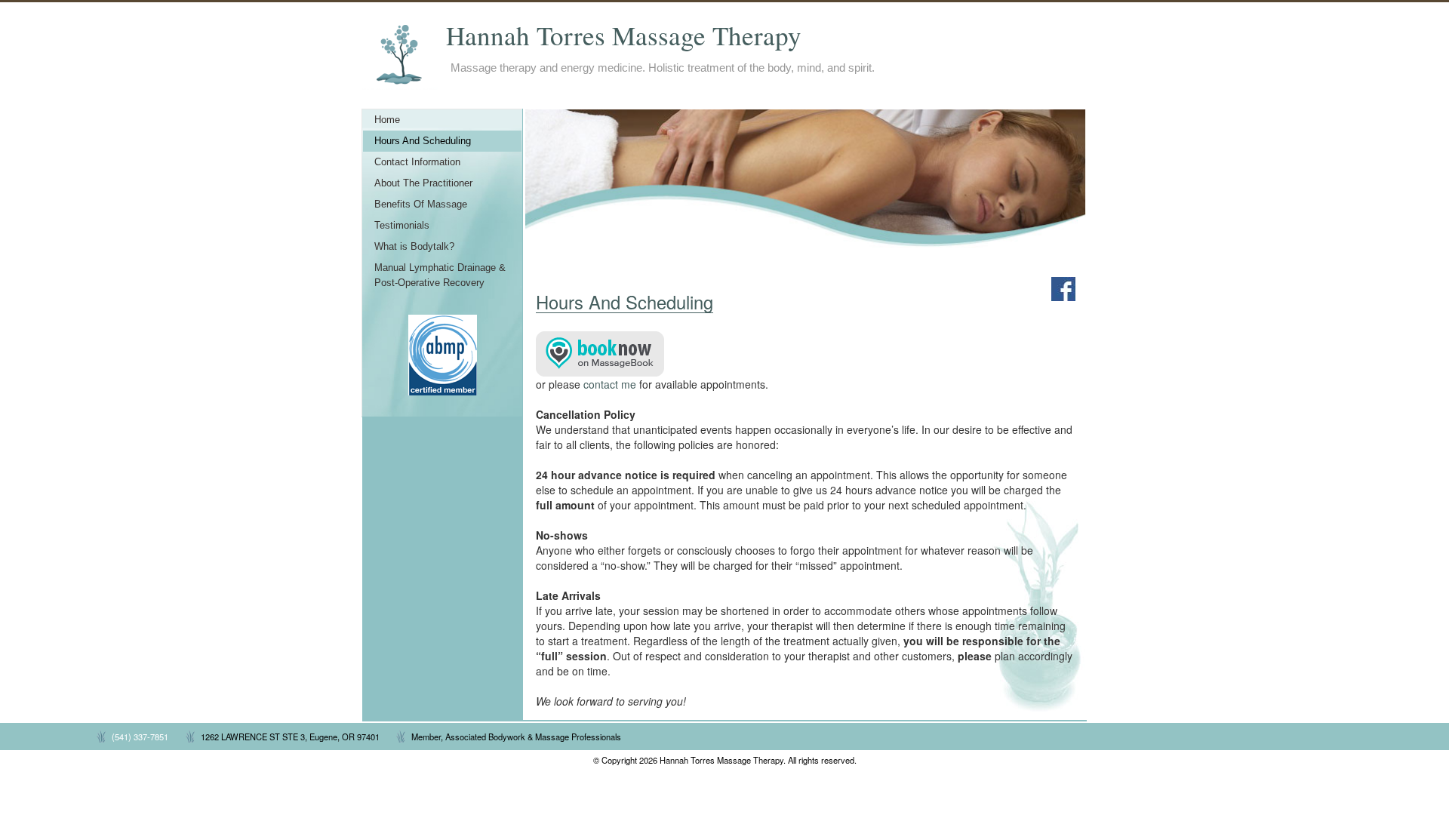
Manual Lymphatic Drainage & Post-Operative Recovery (440, 275)
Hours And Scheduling (422, 141)
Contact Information (417, 162)
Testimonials (401, 225)
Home (387, 120)
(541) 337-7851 (140, 736)
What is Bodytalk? (414, 246)
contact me (609, 384)
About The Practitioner (423, 183)
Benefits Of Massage (420, 204)
